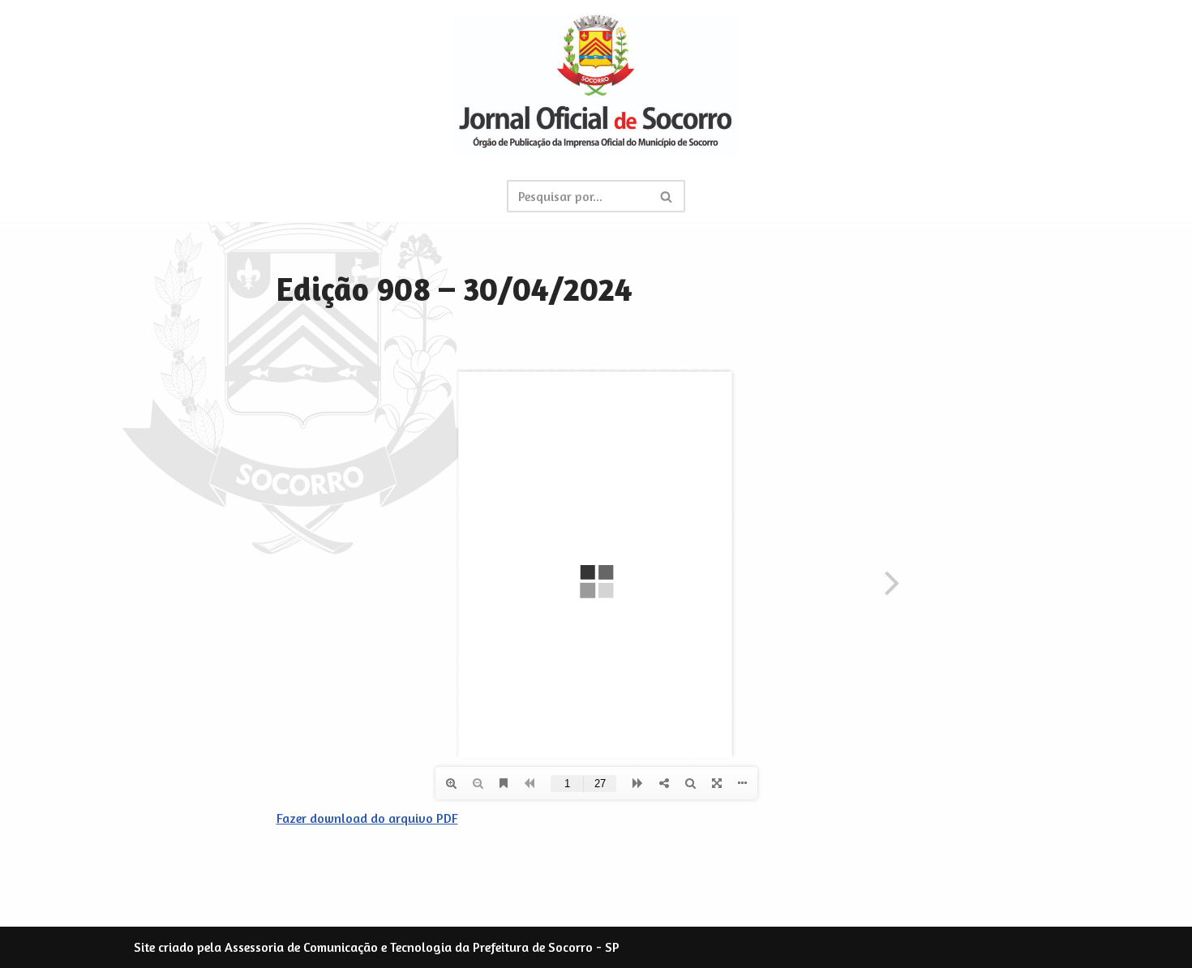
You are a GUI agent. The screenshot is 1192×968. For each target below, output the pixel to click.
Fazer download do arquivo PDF (367, 818)
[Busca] (667, 196)
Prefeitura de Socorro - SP (546, 947)
